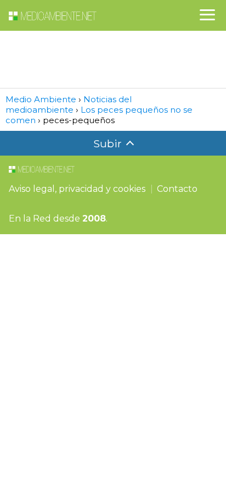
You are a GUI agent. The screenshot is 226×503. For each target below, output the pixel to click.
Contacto (177, 189)
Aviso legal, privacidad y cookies (77, 189)
